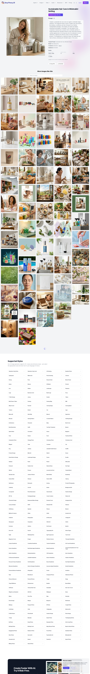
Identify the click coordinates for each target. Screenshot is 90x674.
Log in (80, 2)
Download (61, 63)
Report (60, 45)
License (49, 59)
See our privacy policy (67, 670)
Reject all (73, 667)
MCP (66, 2)
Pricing (70, 2)
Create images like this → (55, 14)
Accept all (66, 667)
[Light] (76, 2)
